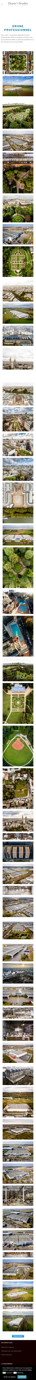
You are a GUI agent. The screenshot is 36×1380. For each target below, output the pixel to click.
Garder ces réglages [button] (10, 1377)
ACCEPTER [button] (22, 1377)
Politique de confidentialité (11, 1351)
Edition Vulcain (6, 1354)
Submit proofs (18, 1336)
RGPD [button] (30, 1370)
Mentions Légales (7, 1347)
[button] (4, 1373)
